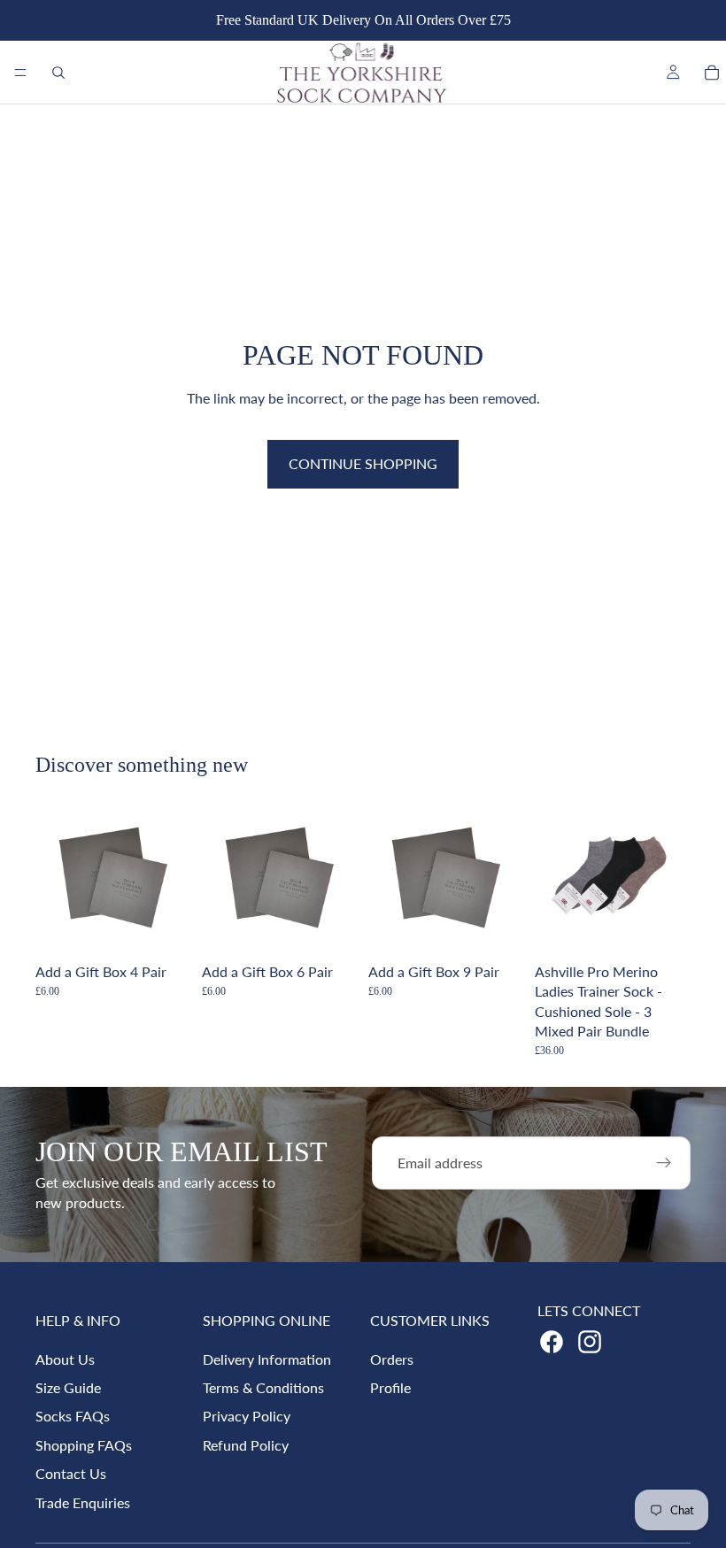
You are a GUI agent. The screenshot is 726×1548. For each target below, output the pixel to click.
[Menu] (20, 72)
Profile (390, 1387)
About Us (65, 1359)
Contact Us (70, 1473)
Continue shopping (363, 463)
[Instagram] (589, 1342)
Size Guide (68, 1387)
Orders (391, 1359)
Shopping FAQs (83, 1444)
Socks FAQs (72, 1415)
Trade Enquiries (82, 1502)
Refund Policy (246, 1444)
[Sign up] (664, 1163)
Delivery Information (267, 1359)
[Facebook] (551, 1342)
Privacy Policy (246, 1415)
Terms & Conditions (263, 1387)
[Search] (58, 72)
